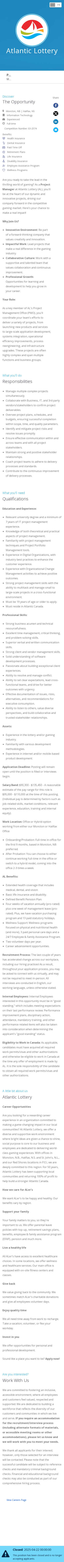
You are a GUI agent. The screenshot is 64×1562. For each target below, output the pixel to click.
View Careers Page (16, 1499)
